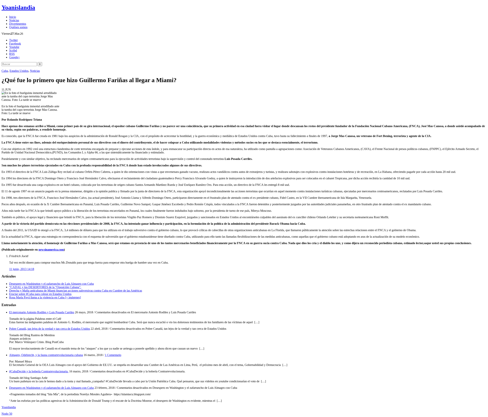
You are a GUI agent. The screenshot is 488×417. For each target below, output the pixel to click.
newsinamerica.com (51, 249)
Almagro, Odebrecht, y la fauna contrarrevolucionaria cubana (46, 355)
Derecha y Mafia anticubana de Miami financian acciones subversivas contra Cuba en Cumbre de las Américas (75, 290)
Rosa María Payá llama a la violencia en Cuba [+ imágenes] (45, 297)
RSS (12, 53)
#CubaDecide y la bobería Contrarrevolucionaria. (38, 371)
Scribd (13, 50)
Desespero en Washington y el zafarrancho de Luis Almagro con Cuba (51, 283)
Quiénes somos (18, 27)
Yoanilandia (9, 407)
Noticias (14, 20)
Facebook (15, 43)
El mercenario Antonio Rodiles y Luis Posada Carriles (41, 312)
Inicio (12, 16)
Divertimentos (17, 23)
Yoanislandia (18, 7)
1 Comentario (113, 355)
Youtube (14, 47)
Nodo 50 (7, 413)
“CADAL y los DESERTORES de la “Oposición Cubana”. (45, 287)
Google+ (14, 57)
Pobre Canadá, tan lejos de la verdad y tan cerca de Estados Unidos (49, 328)
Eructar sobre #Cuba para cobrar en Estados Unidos (40, 294)
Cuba (5, 70)
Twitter (13, 40)
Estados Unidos (19, 70)
